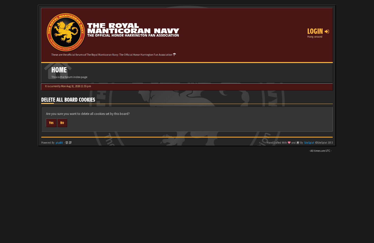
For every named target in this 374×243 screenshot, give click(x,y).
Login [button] (316, 31)
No (62, 122)
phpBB (59, 142)
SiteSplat (309, 142)
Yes (51, 122)
